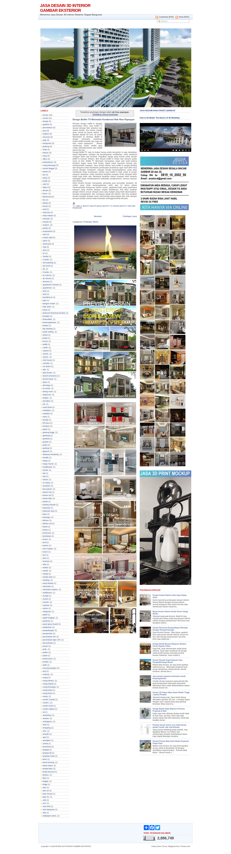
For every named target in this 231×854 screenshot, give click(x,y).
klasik (45, 527)
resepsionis (47, 231)
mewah (46, 222)
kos (44, 200)
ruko (44, 234)
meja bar (46, 212)
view (45, 250)
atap (44, 140)
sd (44, 712)
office (45, 159)
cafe (44, 184)
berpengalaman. (50, 322)
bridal (45, 338)
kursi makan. (48, 549)
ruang (45, 677)
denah (45, 190)
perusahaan (48, 643)
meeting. (46, 580)
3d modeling (48, 263)
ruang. (45, 696)
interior (46, 153)
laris (44, 558)
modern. (46, 225)
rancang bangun (50, 668)
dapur (45, 187)
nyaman (46, 605)
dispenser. (47, 395)
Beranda (98, 216)
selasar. (46, 718)
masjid (45, 574)
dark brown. (48, 373)
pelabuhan (47, 627)
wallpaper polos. (50, 816)
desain (45, 115)
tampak (46, 750)
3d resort (46, 266)
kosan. (45, 539)
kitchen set (47, 523)
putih (45, 665)
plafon (45, 652)
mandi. (45, 571)
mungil (45, 596)
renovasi (46, 137)
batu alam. (47, 307)
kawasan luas (48, 511)
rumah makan (48, 709)
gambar (46, 124)
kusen (45, 552)
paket (45, 615)
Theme (164, 846)
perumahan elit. (49, 637)
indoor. (45, 479)
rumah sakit (47, 237)
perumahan (47, 127)
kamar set (47, 495)
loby (44, 564)
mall (44, 209)
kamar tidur (47, 498)
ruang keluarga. (49, 687)
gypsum (46, 451)
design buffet (119, 206)
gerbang (46, 435)
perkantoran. (48, 162)
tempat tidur (48, 769)
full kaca (46, 423)
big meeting (48, 329)
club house (47, 360)
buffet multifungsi (92, 206)
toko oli (46, 791)
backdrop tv (47, 297)
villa (44, 813)
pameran (46, 621)
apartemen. (47, 288)
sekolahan (47, 715)
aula (44, 294)
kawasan (46, 508)
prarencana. (48, 659)
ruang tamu (47, 693)
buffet (45, 344)
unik (44, 800)
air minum (47, 278)
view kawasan (49, 809)
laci (44, 555)
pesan (45, 646)
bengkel (46, 316)
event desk (47, 407)
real (44, 671)
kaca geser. (47, 489)
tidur (44, 778)
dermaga (46, 385)
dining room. (48, 391)
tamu (45, 759)
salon (45, 241)
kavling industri (49, 505)
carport (46, 351)
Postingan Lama (130, 216)
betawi (45, 325)
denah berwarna (50, 376)
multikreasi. (47, 593)
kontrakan (47, 536)
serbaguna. (47, 721)
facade (45, 420)
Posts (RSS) (184, 17)
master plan (48, 577)
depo (45, 382)
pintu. (45, 649)
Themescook (185, 846)
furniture (46, 426)
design (45, 121)
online (45, 608)
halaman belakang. (51, 454)
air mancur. (47, 275)
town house (47, 794)
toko (44, 787)
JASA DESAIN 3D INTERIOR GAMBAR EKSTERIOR (65, 8)
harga (45, 461)
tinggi (45, 784)
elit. (44, 404)
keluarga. (47, 517)
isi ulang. (46, 483)
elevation (46, 401)
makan (45, 567)
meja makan (48, 215)
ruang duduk (48, 684)
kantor (45, 501)
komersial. (47, 533)
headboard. (47, 467)
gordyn (46, 442)
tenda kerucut (48, 772)
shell (45, 725)
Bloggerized (172, 846)
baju (44, 300)
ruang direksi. (48, 681)
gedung (46, 146)
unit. (44, 803)
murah (45, 599)
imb (44, 476)
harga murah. (48, 464)
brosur (45, 341)
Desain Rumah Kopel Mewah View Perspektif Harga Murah (167, 661)
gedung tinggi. (49, 432)
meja (45, 156)
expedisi (46, 413)
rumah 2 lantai (49, 699)
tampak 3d (47, 753)
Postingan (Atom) (90, 222)
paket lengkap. (49, 618)
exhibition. (47, 410)
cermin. (46, 354)
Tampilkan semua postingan (105, 114)
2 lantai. (46, 259)
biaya (45, 178)
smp (44, 247)
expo (45, 417)
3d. (44, 269)
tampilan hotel (49, 756)
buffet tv (107, 206)
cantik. (45, 347)
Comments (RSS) (166, 17)
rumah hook (48, 706)
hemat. (45, 470)
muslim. (46, 602)
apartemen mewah (51, 285)
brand (45, 335)
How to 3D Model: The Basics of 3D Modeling (159, 118)
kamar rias (47, 492)
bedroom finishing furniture (54, 313)
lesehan (46, 561)
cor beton (47, 366)
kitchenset (47, 197)
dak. (44, 369)
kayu (45, 514)
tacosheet (47, 747)
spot (44, 737)
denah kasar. (48, 379)
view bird (46, 806)
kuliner (45, 545)
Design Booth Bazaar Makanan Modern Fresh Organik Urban (169, 645)
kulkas (45, 203)
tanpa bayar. (48, 765)
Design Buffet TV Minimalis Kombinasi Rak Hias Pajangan (104, 119)
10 (44, 253)
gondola (46, 439)
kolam (45, 530)
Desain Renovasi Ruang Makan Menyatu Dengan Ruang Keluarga (170, 629)
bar (44, 175)
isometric (46, 486)
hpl (44, 473)
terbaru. (46, 775)
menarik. (46, 219)
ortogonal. (47, 611)
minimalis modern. (50, 589)
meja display (48, 583)
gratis (45, 445)
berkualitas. (47, 319)
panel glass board (50, 624)
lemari (45, 206)
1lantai (45, 256)
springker (47, 740)
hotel (45, 149)
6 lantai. (46, 272)
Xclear (158, 846)
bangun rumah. (49, 303)
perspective (47, 633)
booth (45, 181)
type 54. (46, 797)
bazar (45, 310)
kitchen (46, 520)
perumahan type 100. (52, 640)
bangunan (47, 143)
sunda (45, 743)
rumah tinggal (48, 168)
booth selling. (48, 332)
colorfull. (46, 363)
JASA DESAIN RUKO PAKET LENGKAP (157, 111)
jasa (44, 131)
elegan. (46, 398)
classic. (46, 357)
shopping (47, 728)
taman (45, 171)
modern (46, 134)
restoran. (46, 674)
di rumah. (47, 388)
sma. (45, 731)
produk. (46, 662)
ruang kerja (47, 690)
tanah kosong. (49, 762)
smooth (46, 734)
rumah (45, 118)
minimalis (47, 586)
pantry (45, 228)
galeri (45, 429)
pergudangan (48, 630)
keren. (45, 193)
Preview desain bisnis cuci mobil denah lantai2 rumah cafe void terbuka (169, 726)
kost (44, 542)
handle (46, 457)
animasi (46, 281)
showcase (47, 244)
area (45, 291)
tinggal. (46, 781)
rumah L (46, 703)
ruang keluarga (49, 165)
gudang (46, 448)
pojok (45, 655)
